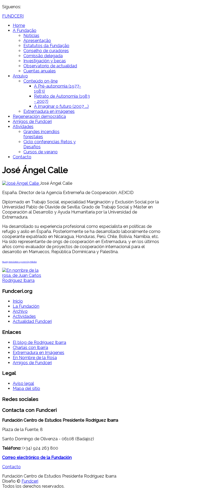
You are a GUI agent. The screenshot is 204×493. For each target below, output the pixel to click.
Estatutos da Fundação (46, 45)
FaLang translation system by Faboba (19, 261)
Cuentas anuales (39, 70)
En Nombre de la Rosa (35, 357)
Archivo (20, 311)
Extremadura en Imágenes (38, 352)
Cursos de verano (40, 151)
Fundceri (30, 481)
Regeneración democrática (39, 116)
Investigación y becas (44, 60)
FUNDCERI (13, 16)
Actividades (24, 316)
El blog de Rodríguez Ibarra (39, 342)
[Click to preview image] (21, 183)
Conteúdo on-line (40, 81)
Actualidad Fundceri (32, 321)
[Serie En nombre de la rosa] (22, 280)
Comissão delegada (43, 55)
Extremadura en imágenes (49, 111)
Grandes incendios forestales (41, 134)
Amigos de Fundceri (32, 121)
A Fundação (24, 30)
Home (19, 25)
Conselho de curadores (46, 50)
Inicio (18, 301)
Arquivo (20, 76)
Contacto (22, 156)
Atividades (23, 126)
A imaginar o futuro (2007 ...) (61, 106)
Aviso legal (23, 383)
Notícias (31, 35)
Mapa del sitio (26, 388)
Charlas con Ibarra (30, 347)
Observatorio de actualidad (50, 65)
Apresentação (37, 40)
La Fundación (26, 306)
